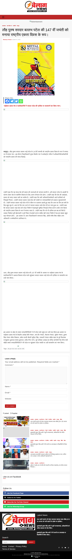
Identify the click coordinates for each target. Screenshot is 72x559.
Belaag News (38, 552)
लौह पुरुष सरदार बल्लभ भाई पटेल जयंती (16, 348)
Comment (9, 365)
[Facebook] (7, 101)
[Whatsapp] (21, 101)
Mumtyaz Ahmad (7, 39)
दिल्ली (46, 419)
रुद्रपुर (18, 25)
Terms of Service (8, 549)
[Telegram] (12, 101)
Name (8, 386)
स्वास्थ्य (31, 442)
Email (7, 393)
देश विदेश (50, 419)
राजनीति (14, 25)
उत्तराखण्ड (4, 25)
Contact (11, 546)
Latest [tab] (6, 413)
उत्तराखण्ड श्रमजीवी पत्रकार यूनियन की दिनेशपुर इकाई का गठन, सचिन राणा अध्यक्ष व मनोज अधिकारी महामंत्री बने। (16, 454)
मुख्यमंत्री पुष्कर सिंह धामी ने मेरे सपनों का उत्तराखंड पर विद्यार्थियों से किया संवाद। (16, 443)
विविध (61, 419)
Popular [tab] (14, 413)
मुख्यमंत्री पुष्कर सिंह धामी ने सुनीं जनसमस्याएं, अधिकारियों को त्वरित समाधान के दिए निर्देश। (16, 432)
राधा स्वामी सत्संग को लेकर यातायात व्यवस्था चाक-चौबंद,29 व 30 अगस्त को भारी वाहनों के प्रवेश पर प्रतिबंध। (16, 421)
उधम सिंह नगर (9, 25)
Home (4, 546)
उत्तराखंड (32, 419)
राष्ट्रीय (54, 419)
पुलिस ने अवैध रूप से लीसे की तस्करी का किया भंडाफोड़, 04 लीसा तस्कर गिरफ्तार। (16, 465)
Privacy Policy (21, 546)
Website (8, 399)
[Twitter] (16, 101)
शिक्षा (65, 440)
